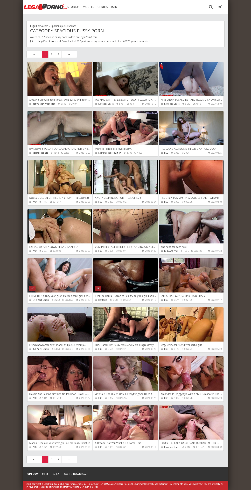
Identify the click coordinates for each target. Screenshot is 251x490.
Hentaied (102, 299)
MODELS (88, 7)
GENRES (102, 7)
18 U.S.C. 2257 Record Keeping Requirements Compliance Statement (135, 483)
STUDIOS (73, 7)
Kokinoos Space (106, 103)
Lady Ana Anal (171, 250)
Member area (50, 473)
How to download (75, 473)
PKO (166, 152)
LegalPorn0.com (47, 41)
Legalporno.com (45, 7)
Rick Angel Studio (41, 349)
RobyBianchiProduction (44, 103)
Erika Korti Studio (41, 299)
